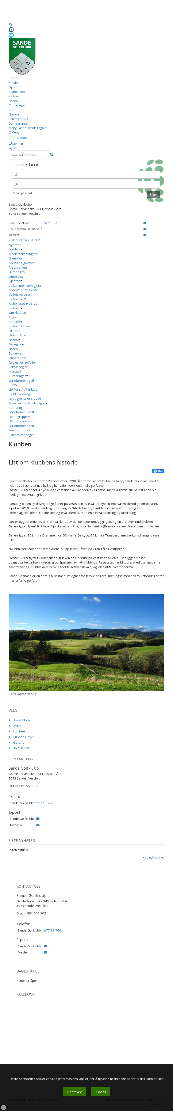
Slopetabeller (18, 358)
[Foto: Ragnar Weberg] (86, 642)
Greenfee (16, 258)
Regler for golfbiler (22, 362)
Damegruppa (18, 123)
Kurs (12, 109)
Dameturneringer (21, 421)
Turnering (16, 407)
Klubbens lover (19, 326)
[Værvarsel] (11, 35)
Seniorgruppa (18, 119)
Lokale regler (18, 367)
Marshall (15, 371)
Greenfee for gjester (24, 290)
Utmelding (16, 276)
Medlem (14, 82)
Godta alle (74, 1092)
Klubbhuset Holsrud (23, 303)
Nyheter (15, 245)
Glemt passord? (23, 193)
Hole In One (17, 335)
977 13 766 (50, 223)
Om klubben (17, 312)
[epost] (144, 223)
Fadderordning (19, 394)
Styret (13, 317)
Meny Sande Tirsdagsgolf (27, 128)
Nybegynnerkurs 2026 (25, 398)
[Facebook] (11, 29)
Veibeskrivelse (19, 294)
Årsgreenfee (18, 267)
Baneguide (16, 344)
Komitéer (15, 321)
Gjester (14, 87)
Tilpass (101, 1092)
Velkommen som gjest (25, 285)
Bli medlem (17, 272)
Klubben (14, 96)
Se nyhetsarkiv (154, 857)
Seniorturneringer (21, 435)
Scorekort (16, 353)
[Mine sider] (10, 25)
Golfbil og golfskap (22, 263)
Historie (14, 331)
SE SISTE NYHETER (25, 240)
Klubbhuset (17, 92)
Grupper (15, 114)
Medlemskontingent (23, 254)
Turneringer (17, 105)
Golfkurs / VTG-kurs (23, 389)
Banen (13, 101)
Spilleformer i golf (21, 380)
